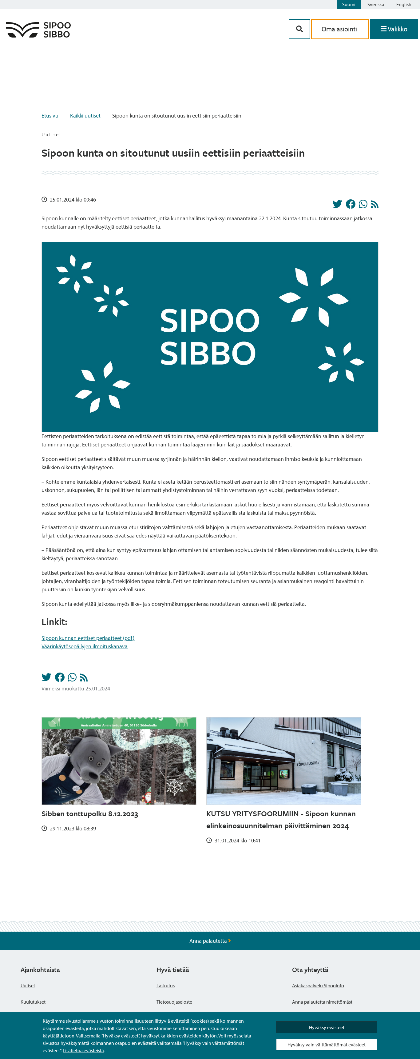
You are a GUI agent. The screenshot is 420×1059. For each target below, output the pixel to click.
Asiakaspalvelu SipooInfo (318, 985)
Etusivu (50, 115)
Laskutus (166, 985)
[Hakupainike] (299, 29)
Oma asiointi (340, 29)
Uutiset (28, 985)
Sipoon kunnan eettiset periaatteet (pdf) (88, 637)
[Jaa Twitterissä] (337, 206)
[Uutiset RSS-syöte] (374, 206)
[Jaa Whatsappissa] (363, 206)
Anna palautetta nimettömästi (323, 1002)
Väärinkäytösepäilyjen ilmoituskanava (85, 646)
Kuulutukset (33, 1002)
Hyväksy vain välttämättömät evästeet (326, 1044)
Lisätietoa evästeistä (83, 1050)
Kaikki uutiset (85, 115)
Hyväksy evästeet (326, 1027)
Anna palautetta (208, 940)
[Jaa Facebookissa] (350, 206)
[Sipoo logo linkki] (38, 35)
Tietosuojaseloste (174, 1002)
